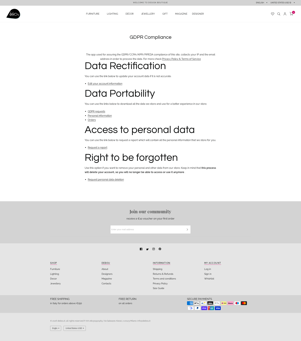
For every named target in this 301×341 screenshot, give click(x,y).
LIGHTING (112, 13)
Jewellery (55, 283)
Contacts (106, 283)
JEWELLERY (148, 13)
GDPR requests (96, 111)
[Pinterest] (160, 249)
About (105, 269)
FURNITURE (92, 13)
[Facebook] (141, 249)
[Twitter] (147, 249)
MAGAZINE (181, 13)
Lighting (54, 274)
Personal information (100, 115)
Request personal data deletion (106, 179)
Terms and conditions (164, 278)
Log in (207, 269)
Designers (107, 274)
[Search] (279, 14)
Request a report (97, 147)
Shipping (157, 269)
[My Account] (285, 14)
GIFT (165, 13)
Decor (53, 278)
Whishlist (209, 278)
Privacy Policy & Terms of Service (181, 58)
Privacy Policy (160, 283)
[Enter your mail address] (187, 229)
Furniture (55, 269)
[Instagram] (154, 249)
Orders (92, 120)
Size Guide (158, 288)
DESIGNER (198, 13)
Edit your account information (105, 83)
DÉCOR (130, 13)
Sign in (207, 274)
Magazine (107, 278)
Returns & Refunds (163, 274)
